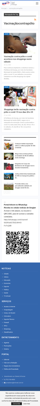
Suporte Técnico (9, 319)
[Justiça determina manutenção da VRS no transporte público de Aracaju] (8, 176)
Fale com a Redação (10, 363)
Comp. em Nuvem (9, 313)
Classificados (8, 332)
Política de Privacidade (11, 369)
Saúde (6, 34)
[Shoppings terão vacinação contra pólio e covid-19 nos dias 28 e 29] (20, 96)
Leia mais (26, 403)
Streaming (7, 329)
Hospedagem (8, 310)
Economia (7, 283)
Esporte (6, 286)
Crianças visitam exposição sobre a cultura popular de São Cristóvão (25, 145)
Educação (7, 280)
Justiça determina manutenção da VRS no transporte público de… (25, 176)
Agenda (6, 342)
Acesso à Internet (9, 306)
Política (6, 289)
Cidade (6, 274)
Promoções (7, 346)
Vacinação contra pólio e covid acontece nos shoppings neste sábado (18, 59)
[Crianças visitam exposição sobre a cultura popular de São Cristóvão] (8, 146)
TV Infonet (7, 296)
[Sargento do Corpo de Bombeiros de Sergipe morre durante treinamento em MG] (8, 166)
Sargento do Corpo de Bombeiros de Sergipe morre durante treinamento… (24, 165)
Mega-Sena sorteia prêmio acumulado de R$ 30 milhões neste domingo (24, 156)
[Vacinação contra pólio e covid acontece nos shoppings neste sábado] (20, 43)
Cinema (6, 349)
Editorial (6, 359)
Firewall (6, 322)
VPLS (5, 326)
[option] (20, 167)
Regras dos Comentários (12, 366)
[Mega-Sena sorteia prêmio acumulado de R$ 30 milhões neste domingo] (8, 156)
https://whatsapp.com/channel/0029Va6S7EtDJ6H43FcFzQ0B (16, 223)
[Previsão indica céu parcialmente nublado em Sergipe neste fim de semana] (8, 186)
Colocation (7, 316)
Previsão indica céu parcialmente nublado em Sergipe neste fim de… (23, 186)
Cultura (6, 277)
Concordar (16, 404)
